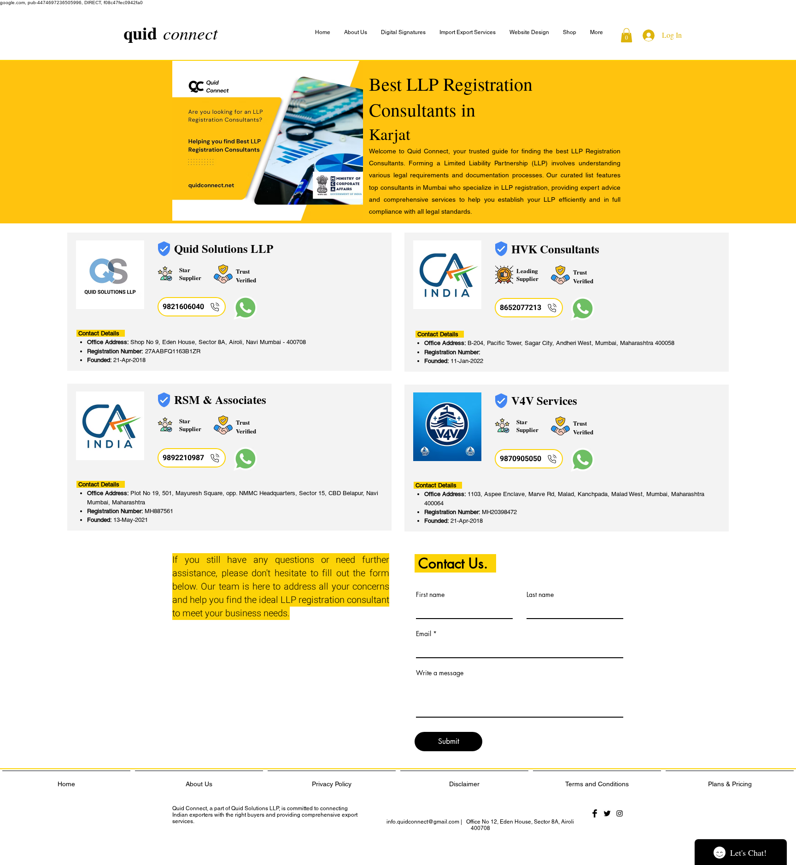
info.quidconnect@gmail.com (422, 821)
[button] (596, 32)
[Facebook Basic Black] (595, 813)
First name (430, 594)
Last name (540, 594)
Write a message (439, 673)
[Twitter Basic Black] (607, 813)
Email (423, 634)
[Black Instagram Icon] (619, 813)
